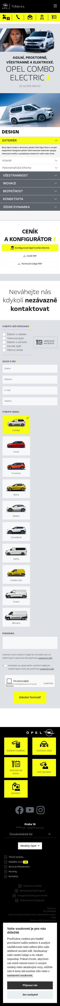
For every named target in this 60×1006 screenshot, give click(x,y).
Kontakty (13, 876)
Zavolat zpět (14, 346)
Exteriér (9, 140)
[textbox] (30, 368)
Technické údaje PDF (31, 263)
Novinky (13, 871)
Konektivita (13, 199)
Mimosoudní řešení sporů (32, 890)
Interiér (7, 160)
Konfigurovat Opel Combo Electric (32, 247)
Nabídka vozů (18, 861)
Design (10, 131)
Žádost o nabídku (17, 334)
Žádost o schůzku (17, 342)
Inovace (9, 183)
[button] (30, 697)
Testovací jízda (15, 338)
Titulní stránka (16, 857)
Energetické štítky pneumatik (32, 895)
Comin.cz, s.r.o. (50, 920)
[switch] (4, 666)
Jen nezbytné (30, 994)
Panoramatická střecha (16, 168)
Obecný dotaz (15, 350)
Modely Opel (28, 846)
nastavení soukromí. (20, 975)
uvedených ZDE (45, 658)
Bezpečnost (13, 191)
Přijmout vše (30, 985)
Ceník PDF (31, 255)
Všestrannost (15, 175)
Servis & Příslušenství (19, 866)
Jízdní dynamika (16, 207)
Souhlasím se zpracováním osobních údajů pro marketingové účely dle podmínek (31, 667)
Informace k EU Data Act (32, 900)
